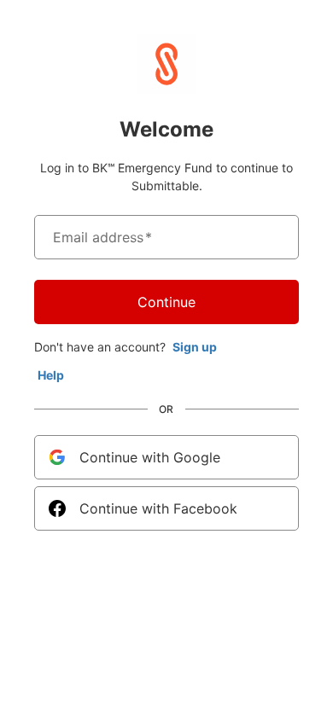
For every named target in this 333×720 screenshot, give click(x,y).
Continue (166, 302)
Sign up (194, 347)
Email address (102, 237)
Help (51, 375)
